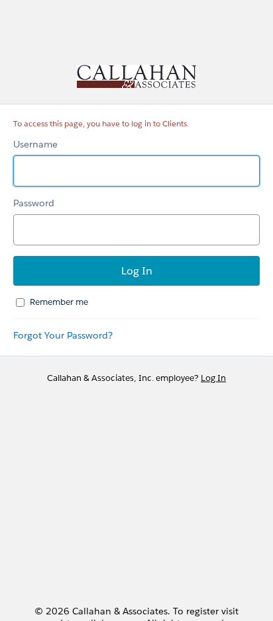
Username (35, 144)
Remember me (59, 302)
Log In (213, 378)
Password (33, 203)
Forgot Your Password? (63, 335)
